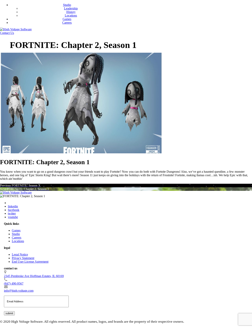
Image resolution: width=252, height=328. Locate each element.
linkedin (13, 206)
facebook (13, 210)
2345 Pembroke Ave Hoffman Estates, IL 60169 (34, 276)
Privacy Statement (23, 258)
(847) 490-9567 (13, 283)
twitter (12, 213)
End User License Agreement (30, 261)
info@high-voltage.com (18, 290)
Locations (71, 15)
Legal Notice (20, 254)
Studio (67, 5)
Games (67, 19)
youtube (13, 217)
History (71, 12)
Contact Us (7, 33)
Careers (67, 22)
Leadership (71, 8)
